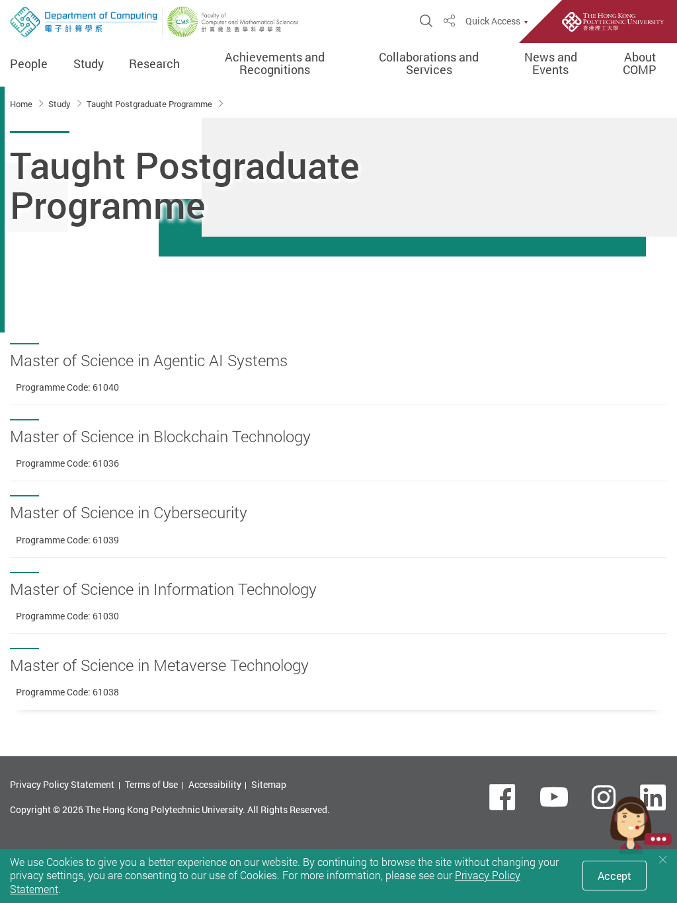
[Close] (663, 859)
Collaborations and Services (429, 64)
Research (154, 64)
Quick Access (492, 21)
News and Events (550, 64)
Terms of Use (151, 784)
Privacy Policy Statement (62, 784)
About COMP (640, 64)
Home (22, 104)
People (29, 64)
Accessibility (214, 784)
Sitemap (268, 784)
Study (88, 64)
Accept (614, 876)
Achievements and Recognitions (275, 64)
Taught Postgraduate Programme (150, 104)
